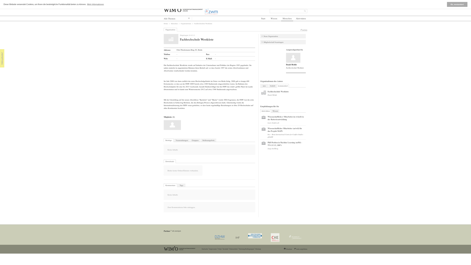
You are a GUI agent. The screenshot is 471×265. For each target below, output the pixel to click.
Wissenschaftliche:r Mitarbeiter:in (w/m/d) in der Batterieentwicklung (286, 118)
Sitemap (258, 249)
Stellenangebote (208, 140)
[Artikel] (293, 58)
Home (166, 23)
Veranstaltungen (182, 140)
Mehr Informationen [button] (95, 4)
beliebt (272, 86)
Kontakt (225, 249)
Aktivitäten (301, 18)
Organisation (170, 29)
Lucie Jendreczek (273, 123)
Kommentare (170, 185)
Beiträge (168, 140)
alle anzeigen (176, 231)
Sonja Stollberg (273, 148)
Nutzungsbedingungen (246, 249)
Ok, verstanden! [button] (457, 4)
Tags (181, 185)
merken (304, 30)
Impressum (213, 249)
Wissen (274, 18)
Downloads (169, 161)
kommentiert (283, 86)
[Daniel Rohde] (172, 125)
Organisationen (186, 23)
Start (263, 18)
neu (264, 86)
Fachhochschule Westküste (295, 68)
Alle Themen (169, 18)
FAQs (220, 249)
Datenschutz (233, 249)
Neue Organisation (271, 36)
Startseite (205, 249)
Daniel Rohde (291, 64)
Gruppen (195, 140)
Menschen (287, 18)
